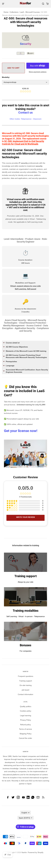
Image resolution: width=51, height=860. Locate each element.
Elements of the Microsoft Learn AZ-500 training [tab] (26, 351)
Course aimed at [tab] (13, 343)
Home (6, 12)
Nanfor (24, 852)
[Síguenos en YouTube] (23, 798)
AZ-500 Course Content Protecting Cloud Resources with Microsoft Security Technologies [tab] (26, 356)
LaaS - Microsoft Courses (30, 12)
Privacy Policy (25, 720)
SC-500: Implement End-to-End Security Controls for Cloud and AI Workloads (23, 142)
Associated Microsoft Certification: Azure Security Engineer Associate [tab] (27, 371)
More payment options (37, 72)
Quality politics (25, 706)
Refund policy (25, 725)
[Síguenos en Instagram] (18, 798)
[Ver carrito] (47, 4)
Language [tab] (10, 366)
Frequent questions (25, 676)
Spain (24, 818)
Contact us (25, 112)
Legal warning (25, 716)
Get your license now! (20, 431)
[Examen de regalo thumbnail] (30, 53)
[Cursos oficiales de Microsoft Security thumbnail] (20, 53)
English (24, 813)
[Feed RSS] (43, 798)
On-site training (26, 685)
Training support (25, 681)
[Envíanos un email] (38, 798)
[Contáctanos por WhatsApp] (32, 798)
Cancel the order (25, 738)
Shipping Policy (25, 734)
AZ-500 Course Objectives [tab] (17, 347)
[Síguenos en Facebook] (7, 798)
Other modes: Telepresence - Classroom (25, 119)
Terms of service (25, 729)
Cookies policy (25, 711)
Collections (14, 12)
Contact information (25, 694)
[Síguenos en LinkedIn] (28, 798)
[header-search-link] (43, 4)
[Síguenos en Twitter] (13, 798)
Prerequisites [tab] (11, 361)
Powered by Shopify (35, 852)
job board (25, 690)
